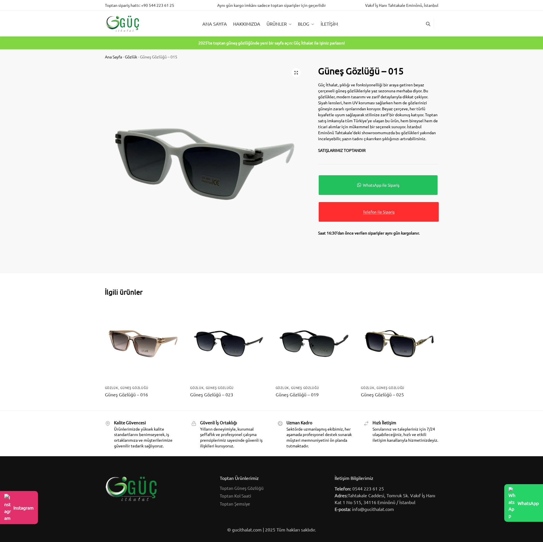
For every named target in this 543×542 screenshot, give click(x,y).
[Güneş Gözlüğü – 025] (399, 343)
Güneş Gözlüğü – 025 (382, 394)
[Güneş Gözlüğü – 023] (228, 343)
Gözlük (131, 56)
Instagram (23, 507)
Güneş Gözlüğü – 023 (211, 394)
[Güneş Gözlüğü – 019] (314, 343)
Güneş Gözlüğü (134, 387)
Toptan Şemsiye (235, 503)
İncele (143, 404)
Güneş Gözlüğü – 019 (297, 394)
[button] (296, 72)
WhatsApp (528, 503)
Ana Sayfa (113, 56)
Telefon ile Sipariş (378, 211)
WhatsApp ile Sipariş (381, 185)
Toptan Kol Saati (235, 495)
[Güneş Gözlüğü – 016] (143, 343)
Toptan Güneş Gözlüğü (242, 488)
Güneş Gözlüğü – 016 (126, 394)
